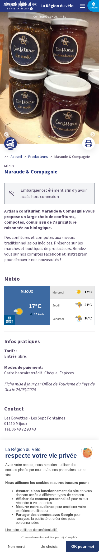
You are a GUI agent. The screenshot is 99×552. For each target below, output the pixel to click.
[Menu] (82, 6)
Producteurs (38, 156)
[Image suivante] (92, 78)
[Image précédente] (6, 78)
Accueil (16, 156)
